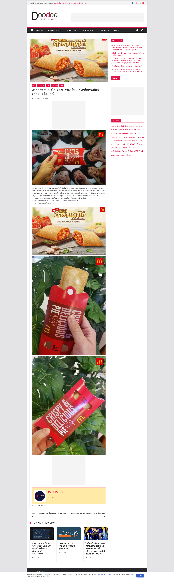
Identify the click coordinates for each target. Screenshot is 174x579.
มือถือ (118, 144)
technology (139, 137)
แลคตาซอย (138, 151)
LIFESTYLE (39, 30)
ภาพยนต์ (114, 144)
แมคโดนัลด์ (129, 151)
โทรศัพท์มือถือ (115, 156)
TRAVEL (116, 30)
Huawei (121, 133)
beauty (136, 126)
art (133, 126)
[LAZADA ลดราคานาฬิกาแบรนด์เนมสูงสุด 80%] (69, 529)
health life (114, 133)
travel (112, 140)
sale (125, 137)
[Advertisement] (107, 17)
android (118, 126)
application (129, 126)
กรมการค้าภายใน (118, 140)
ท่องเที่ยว (135, 140)
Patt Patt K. (45, 98)
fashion (133, 129)
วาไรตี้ (138, 144)
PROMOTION (41, 85)
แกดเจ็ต (121, 151)
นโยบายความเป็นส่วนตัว (104, 574)
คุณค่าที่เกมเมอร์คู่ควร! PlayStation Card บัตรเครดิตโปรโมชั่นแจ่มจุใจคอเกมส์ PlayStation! (41, 548)
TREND (61, 85)
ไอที (128, 155)
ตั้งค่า (48, 576)
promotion (117, 137)
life (136, 132)
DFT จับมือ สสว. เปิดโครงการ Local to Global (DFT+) (127, 66)
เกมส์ (129, 148)
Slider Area (54, 85)
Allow (140, 575)
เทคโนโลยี (114, 151)
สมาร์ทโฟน (120, 148)
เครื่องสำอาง (135, 148)
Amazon (113, 126)
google (137, 129)
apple (123, 125)
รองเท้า (123, 144)
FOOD (33, 85)
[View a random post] (142, 30)
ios (124, 133)
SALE (48, 85)
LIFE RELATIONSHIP (54, 30)
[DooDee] (32, 30)
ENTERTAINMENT (88, 30)
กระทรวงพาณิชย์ (128, 141)
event (120, 129)
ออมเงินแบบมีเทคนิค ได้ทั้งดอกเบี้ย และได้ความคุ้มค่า (50, 515)
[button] (44, 30)
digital (117, 129)
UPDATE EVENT (72, 30)
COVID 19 (141, 126)
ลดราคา (130, 144)
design (112, 129)
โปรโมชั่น (122, 156)
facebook (126, 129)
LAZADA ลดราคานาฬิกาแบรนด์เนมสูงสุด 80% (67, 546)
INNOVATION (104, 30)
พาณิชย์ (140, 141)
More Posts (51, 497)
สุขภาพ (125, 148)
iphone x (132, 133)
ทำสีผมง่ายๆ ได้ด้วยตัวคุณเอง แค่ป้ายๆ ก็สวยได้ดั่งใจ (88, 515)
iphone (127, 133)
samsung (131, 137)
